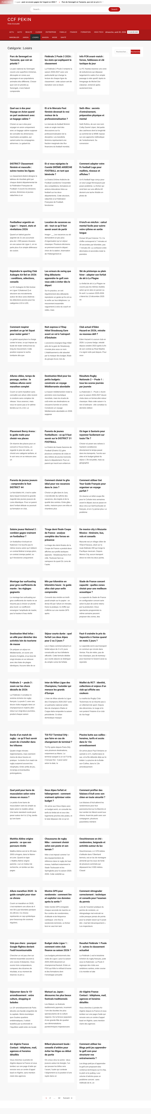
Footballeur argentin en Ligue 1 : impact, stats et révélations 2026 (23, 226)
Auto (19, 32)
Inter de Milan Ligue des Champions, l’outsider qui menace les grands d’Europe (58, 688)
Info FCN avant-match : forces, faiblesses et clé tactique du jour (91, 60)
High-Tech (98, 32)
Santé (63, 37)
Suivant (66, 1098)
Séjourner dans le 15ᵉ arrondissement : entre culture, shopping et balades (22, 997)
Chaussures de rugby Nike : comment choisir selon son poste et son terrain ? (57, 844)
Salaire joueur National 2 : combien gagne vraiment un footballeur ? (23, 533)
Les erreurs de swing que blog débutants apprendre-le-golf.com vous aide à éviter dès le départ (58, 278)
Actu (11, 32)
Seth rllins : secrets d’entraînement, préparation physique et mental (91, 114)
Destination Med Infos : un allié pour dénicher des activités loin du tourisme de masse (23, 639)
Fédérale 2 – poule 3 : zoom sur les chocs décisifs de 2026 (21, 686)
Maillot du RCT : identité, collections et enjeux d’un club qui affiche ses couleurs (92, 688)
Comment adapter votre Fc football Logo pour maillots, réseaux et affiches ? (91, 169)
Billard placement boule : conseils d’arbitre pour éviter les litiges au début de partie (58, 1049)
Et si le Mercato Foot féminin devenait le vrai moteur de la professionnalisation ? (57, 114)
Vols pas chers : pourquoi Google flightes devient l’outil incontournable (23, 946)
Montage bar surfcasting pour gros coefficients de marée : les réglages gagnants (23, 587)
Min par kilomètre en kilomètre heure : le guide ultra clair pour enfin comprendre (58, 587)
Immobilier (14, 37)
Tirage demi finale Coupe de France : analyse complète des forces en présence (58, 535)
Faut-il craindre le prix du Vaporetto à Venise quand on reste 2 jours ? (93, 637)
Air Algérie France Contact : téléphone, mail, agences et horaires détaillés (92, 997)
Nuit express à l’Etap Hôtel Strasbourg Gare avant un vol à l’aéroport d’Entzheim (57, 332)
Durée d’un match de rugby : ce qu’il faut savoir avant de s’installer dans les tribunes (23, 740)
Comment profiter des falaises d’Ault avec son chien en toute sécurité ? (92, 793)
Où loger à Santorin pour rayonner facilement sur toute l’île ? (92, 435)
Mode (54, 37)
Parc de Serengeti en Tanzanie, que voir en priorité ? (65, 2)
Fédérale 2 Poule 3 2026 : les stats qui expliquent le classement (58, 60)
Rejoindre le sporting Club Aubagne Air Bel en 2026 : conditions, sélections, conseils (23, 276)
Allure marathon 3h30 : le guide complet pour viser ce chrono (23, 894)
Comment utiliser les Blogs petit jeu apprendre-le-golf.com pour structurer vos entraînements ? (93, 1051)
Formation (86, 32)
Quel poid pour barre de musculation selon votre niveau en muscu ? (22, 793)
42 (59, 1098)
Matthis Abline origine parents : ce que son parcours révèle (21, 842)
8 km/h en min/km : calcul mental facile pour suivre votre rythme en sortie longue (93, 228)
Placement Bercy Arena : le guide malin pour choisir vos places (23, 435)
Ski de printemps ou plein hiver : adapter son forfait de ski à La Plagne (92, 274)
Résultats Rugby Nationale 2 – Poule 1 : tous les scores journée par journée (91, 381)
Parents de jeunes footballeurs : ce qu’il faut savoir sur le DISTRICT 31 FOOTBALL (58, 437)
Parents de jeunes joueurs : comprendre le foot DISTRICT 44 (23, 484)
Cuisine (39, 32)
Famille (63, 32)
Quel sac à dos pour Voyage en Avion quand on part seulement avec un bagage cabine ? (22, 114)
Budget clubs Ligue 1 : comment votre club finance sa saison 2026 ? (58, 946)
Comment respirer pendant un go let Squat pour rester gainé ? (22, 330)
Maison (45, 37)
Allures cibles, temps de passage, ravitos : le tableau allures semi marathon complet (22, 381)
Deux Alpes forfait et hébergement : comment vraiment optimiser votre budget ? (58, 795)
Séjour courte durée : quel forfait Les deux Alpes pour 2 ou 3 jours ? (58, 637)
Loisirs (35, 37)
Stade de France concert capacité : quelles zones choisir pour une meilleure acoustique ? (93, 587)
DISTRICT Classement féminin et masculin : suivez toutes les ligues (22, 167)
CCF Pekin (19, 19)
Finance (73, 32)
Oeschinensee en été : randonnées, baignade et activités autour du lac (92, 842)
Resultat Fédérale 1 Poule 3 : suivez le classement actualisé (93, 946)
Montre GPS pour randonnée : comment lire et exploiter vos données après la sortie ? (58, 896)
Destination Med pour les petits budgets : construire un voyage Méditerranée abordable (58, 381)
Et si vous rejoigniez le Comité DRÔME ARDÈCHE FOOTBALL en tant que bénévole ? (58, 169)
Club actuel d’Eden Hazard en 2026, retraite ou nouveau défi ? (92, 330)
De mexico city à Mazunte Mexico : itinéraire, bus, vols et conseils (93, 533)
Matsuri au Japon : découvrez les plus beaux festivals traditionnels (58, 995)
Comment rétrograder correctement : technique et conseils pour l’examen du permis (92, 896)
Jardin (26, 37)
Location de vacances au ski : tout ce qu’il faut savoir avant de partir (58, 226)
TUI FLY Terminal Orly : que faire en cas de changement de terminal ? (58, 738)
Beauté (28, 32)
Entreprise (51, 32)
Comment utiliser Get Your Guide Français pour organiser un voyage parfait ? (92, 486)
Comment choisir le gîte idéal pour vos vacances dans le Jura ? (57, 484)
